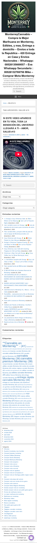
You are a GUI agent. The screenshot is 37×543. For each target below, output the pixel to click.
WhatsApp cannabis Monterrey (13, 419)
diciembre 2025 (8, 430)
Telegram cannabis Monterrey (24, 416)
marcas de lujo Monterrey (17, 393)
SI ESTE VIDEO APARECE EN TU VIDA (18, 173)
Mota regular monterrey (11, 500)
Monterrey (9, 400)
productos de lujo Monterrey (20, 409)
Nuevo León (20, 401)
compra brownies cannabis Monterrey (15, 364)
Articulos (6, 449)
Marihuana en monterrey (11, 496)
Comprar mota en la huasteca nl (13, 473)
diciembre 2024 (8, 437)
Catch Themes (23, 540)
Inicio (4, 103)
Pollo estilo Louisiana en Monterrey (14, 300)
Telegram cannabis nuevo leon (13, 511)
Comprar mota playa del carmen (13, 479)
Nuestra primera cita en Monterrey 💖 (15, 322)
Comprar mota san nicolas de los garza (15, 481)
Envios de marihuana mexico (12, 492)
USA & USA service (10, 516)
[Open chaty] (31, 537)
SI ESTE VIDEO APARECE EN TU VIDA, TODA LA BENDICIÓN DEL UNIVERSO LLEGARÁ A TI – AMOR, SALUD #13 (18, 124)
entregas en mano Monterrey (12, 382)
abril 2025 (7, 435)
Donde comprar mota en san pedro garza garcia (18, 490)
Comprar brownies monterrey (12, 453)
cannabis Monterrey (15, 357)
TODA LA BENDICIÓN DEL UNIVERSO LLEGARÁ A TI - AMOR (18, 175)
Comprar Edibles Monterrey (12, 455)
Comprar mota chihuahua (11, 466)
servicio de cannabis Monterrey (17, 415)
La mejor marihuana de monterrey (14, 494)
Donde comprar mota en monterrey (14, 488)
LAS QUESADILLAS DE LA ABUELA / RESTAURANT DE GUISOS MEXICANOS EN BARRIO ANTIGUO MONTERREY (18, 277)
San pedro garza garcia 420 (12, 505)
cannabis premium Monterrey (18, 359)
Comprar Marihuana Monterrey (13, 460)
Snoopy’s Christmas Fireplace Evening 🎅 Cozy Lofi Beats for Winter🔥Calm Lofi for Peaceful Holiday (18, 244)
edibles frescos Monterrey (15, 375)
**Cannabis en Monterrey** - (14, 344)
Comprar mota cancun (10, 464)
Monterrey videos (9, 498)
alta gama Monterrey (18, 349)
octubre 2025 (8, 432)
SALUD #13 (28, 173)
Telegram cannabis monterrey (13, 509)
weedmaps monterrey (10, 518)
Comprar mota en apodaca (12, 470)
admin (23, 135)
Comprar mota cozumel (11, 468)
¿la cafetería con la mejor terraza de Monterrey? (18, 313)
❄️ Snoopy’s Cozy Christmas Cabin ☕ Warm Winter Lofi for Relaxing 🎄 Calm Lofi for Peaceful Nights (19, 221)
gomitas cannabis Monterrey (15, 387)
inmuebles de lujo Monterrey (18, 391)
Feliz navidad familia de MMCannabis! (15, 266)
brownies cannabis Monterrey (20, 351)
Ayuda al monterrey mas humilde (14, 451)
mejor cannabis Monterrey (16, 394)
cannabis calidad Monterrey (13, 353)
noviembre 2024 (9, 439)
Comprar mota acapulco (11, 462)
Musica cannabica (14, 173)
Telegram (7, 507)
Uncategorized (8, 513)
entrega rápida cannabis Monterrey (18, 378)
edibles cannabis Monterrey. (18, 373)
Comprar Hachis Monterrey (12, 457)
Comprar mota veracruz (11, 483)
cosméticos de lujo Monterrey (13, 370)
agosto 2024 (7, 441)
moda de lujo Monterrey (24, 398)
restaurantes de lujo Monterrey (21, 412)
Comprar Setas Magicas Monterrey (14, 485)
